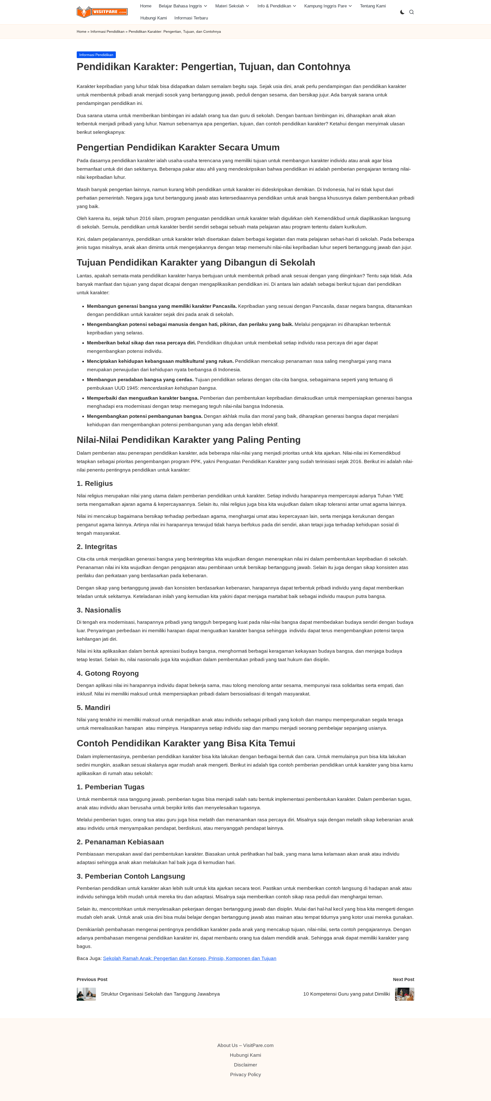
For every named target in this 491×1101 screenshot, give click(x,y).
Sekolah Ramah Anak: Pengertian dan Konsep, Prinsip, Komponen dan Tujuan (189, 958)
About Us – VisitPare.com (245, 1045)
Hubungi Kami (245, 1055)
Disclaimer (245, 1064)
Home (81, 31)
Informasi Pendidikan (108, 31)
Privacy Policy (245, 1074)
